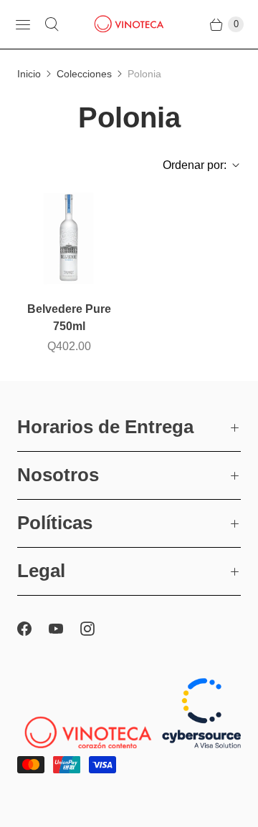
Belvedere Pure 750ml (69, 317)
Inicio (29, 73)
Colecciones (84, 73)
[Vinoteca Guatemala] (129, 25)
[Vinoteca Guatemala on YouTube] (64, 628)
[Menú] (23, 24)
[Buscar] (51, 24)
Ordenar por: (190, 165)
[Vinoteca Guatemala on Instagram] (96, 628)
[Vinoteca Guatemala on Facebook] (33, 628)
